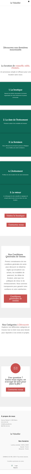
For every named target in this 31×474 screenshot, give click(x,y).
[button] (29, 3)
